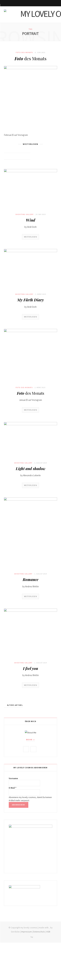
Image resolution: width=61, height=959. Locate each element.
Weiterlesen (30, 237)
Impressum (26, 931)
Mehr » (30, 739)
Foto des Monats (24, 52)
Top (31, 937)
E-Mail (12, 787)
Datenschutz (39, 931)
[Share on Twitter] (19, 156)
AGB (48, 931)
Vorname (13, 778)
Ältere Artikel (15, 705)
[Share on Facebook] (15, 156)
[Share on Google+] (23, 156)
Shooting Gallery (24, 214)
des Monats (30, 58)
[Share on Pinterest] (27, 156)
